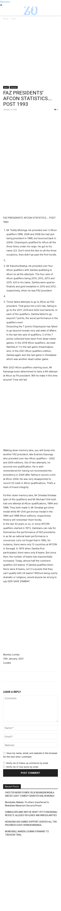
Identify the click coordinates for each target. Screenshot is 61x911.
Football (14, 87)
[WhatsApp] (28, 116)
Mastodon (5, 1)
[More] (35, 116)
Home (5, 18)
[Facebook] (6, 116)
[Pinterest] (21, 116)
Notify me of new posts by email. (22, 767)
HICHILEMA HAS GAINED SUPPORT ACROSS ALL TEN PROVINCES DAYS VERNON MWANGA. (31, 823)
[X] (13, 116)
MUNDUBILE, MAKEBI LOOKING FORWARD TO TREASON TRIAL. (27, 833)
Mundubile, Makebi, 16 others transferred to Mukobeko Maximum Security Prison (27, 804)
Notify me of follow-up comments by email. (27, 763)
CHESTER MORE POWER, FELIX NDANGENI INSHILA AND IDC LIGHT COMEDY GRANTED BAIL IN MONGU (29, 794)
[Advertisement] (30, 54)
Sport (13, 18)
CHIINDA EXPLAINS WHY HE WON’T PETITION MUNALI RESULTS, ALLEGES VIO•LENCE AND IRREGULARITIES (31, 814)
